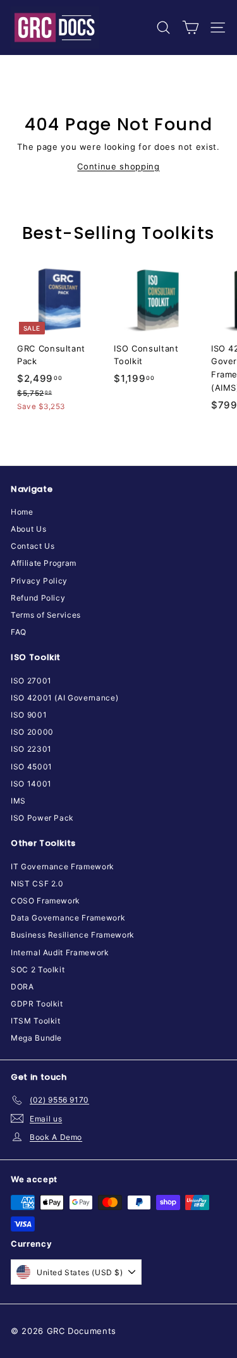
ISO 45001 (31, 766)
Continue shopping (118, 166)
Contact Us (33, 546)
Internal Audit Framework (60, 952)
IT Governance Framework (62, 866)
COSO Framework (45, 900)
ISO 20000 (32, 732)
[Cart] (190, 27)
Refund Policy (38, 598)
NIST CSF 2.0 (37, 883)
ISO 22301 (31, 749)
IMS (18, 800)
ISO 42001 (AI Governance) (64, 697)
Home (22, 512)
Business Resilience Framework (73, 934)
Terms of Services (46, 615)
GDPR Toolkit (37, 1003)
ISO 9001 (29, 714)
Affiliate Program (43, 563)
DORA (22, 986)
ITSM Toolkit (36, 1020)
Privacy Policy (39, 580)
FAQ (19, 632)
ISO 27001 (31, 680)
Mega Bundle (36, 1038)
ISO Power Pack (42, 818)
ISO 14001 (31, 783)
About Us (28, 529)
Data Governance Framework (68, 917)
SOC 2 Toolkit (37, 969)
